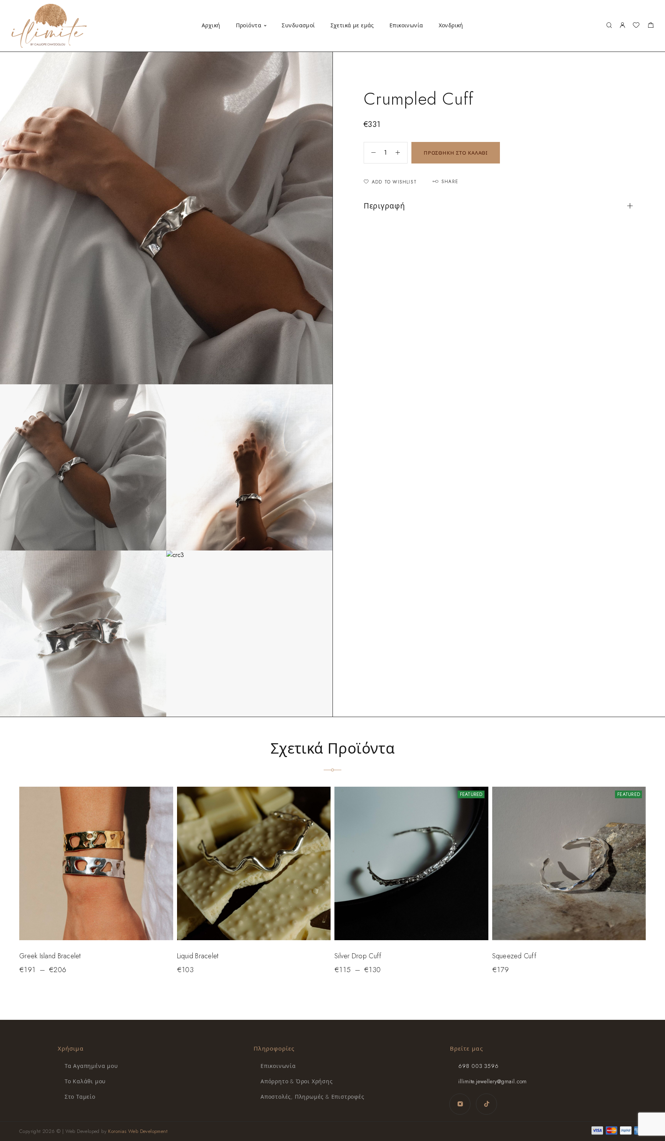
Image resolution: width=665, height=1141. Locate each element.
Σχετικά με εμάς (352, 25)
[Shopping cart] (650, 26)
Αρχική (211, 25)
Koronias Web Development (137, 1131)
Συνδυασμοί (298, 25)
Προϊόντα (248, 25)
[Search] (609, 25)
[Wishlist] (636, 26)
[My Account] (622, 25)
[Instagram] (460, 1104)
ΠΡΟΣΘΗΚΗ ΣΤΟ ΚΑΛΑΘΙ (456, 153)
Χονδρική (451, 25)
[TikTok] (486, 1104)
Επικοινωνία (406, 25)
